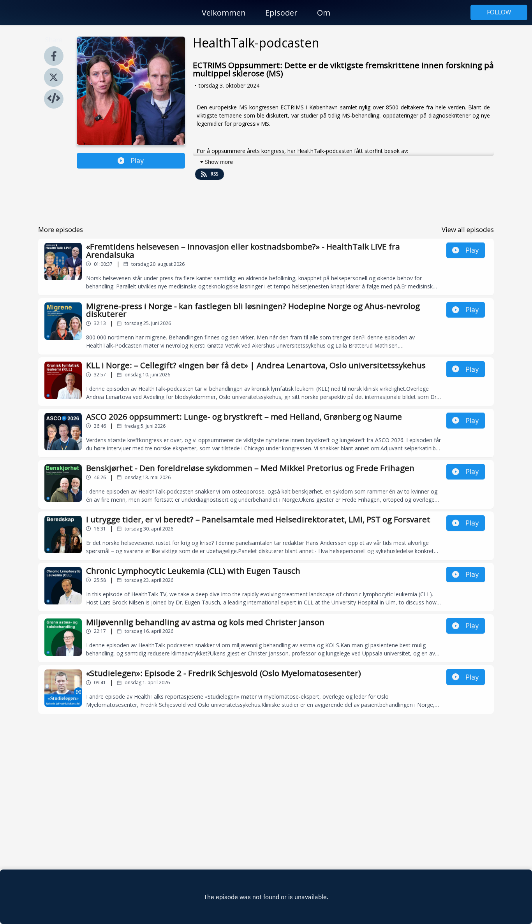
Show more (218, 161)
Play (137, 160)
